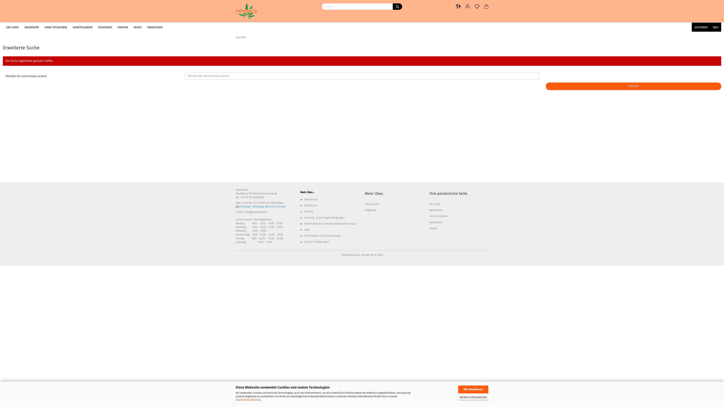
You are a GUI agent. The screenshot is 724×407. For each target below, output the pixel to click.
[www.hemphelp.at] (254, 11)
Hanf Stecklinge (56, 27)
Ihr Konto (434, 204)
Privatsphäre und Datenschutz (322, 235)
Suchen (633, 86)
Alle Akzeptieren (473, 389)
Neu (715, 27)
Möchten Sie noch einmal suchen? (26, 76)
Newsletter (436, 222)
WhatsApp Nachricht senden (269, 206)
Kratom (123, 27)
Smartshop (155, 27)
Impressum (311, 199)
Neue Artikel (372, 204)
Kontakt (308, 211)
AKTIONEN (701, 27)
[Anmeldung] (467, 6)
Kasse (433, 228)
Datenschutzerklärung (248, 399)
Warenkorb (435, 210)
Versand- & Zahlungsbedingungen (324, 217)
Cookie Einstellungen (316, 241)
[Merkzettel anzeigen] (477, 6)
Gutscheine (311, 205)
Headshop (105, 27)
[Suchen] (397, 6)
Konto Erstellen (438, 216)
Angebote (370, 210)
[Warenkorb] (486, 6)
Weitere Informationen (473, 397)
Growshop (32, 27)
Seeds (138, 27)
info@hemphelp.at (256, 212)
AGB (306, 229)
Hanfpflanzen (82, 27)
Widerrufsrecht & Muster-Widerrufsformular (330, 223)
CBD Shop (12, 27)
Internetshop (349, 255)
